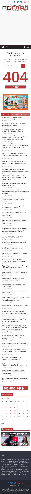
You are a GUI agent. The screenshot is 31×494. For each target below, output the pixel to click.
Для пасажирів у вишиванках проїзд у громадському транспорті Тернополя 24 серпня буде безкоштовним (14, 319)
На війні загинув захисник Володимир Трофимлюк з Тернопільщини (13, 279)
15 (23, 410)
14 (19, 410)
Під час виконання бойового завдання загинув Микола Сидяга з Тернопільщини (14, 312)
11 (6, 410)
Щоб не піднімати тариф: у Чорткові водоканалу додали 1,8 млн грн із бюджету (14, 364)
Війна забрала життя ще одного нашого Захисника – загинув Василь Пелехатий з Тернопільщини (14, 221)
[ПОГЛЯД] (3, 47)
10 (2, 410)
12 (11, 410)
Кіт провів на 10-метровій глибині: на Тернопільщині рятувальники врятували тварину (14, 337)
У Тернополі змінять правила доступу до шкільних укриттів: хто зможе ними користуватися (14, 213)
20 (15, 413)
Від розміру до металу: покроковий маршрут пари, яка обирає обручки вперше (15, 266)
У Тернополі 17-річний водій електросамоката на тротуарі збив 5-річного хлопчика (15, 191)
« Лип (2, 423)
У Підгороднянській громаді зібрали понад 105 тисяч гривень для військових (14, 379)
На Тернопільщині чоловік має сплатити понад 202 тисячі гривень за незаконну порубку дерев (14, 371)
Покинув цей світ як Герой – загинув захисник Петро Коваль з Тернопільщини (14, 260)
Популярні (16, 114)
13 (15, 410)
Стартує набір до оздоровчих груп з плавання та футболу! (12, 118)
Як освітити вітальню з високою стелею (14, 242)
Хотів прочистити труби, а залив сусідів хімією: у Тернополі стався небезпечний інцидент (14, 163)
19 (11, 413)
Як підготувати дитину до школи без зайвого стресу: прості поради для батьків (15, 247)
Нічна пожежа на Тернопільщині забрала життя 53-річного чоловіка (14, 206)
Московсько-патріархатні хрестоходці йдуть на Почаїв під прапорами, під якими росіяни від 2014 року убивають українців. (15, 229)
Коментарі (26, 114)
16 (27, 410)
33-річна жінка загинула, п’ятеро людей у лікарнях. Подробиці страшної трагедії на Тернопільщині (14, 177)
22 (23, 413)
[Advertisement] (15, 28)
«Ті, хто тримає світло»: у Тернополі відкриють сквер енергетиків (12, 237)
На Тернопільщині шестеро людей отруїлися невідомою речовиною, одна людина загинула (15, 199)
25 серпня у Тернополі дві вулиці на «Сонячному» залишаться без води (12, 130)
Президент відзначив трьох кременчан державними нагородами (13, 124)
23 (27, 413)
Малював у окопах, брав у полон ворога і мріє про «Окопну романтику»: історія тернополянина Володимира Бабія (14, 137)
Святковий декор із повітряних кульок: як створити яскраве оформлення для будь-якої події (14, 351)
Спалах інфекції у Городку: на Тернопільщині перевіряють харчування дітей (15, 306)
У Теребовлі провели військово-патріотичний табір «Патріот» (11, 358)
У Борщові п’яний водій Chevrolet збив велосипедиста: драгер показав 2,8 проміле (15, 170)
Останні (6, 114)
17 (2, 413)
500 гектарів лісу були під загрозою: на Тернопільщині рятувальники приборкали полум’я (14, 155)
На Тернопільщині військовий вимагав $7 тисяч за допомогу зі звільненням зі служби (15, 344)
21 (19, 413)
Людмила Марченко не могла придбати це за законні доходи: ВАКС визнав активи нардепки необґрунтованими (15, 298)
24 (2, 416)
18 (6, 413)
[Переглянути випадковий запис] (28, 47)
